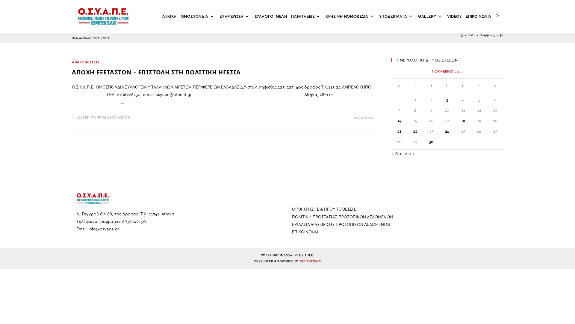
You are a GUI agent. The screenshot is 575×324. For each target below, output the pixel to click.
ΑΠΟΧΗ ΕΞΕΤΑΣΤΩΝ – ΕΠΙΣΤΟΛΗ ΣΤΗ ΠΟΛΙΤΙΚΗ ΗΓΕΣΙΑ (156, 72)
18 (463, 121)
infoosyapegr (104, 229)
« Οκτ (396, 154)
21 (399, 131)
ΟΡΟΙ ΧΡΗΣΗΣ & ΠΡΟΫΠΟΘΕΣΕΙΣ (324, 209)
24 (447, 131)
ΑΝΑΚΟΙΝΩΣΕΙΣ (85, 62)
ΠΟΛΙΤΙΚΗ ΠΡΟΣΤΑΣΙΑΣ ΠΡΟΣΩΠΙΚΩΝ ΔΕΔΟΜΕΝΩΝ (342, 217)
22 (415, 131)
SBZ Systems (310, 261)
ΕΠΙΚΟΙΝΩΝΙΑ (305, 232)
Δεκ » (410, 154)
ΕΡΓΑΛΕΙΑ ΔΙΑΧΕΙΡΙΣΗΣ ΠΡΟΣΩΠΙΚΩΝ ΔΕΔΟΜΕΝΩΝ (341, 224)
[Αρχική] (461, 35)
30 (501, 35)
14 (399, 121)
